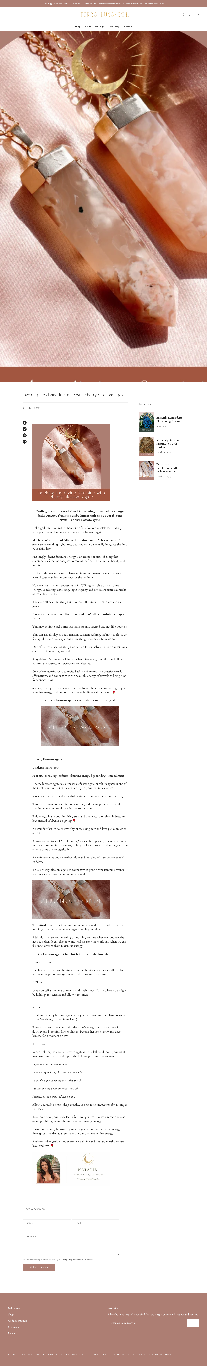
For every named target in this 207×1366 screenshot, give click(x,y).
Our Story (13, 1327)
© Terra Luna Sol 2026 (20, 1354)
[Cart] (197, 15)
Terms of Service (82, 1259)
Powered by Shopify (160, 1354)
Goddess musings (17, 1320)
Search (40, 1354)
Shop (11, 1314)
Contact (12, 1333)
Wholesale (139, 1354)
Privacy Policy (67, 1259)
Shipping (52, 1354)
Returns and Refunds (73, 1354)
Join (193, 1323)
